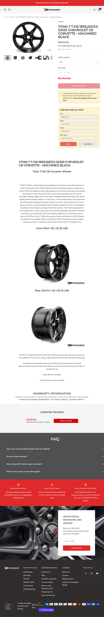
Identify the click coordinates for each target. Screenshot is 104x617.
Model (62, 128)
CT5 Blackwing (29, 589)
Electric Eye (35, 606)
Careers (65, 575)
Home (6, 17)
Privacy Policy (47, 582)
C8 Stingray (28, 572)
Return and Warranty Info (47, 587)
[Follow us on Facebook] (86, 573)
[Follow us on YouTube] (97, 573)
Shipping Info (47, 592)
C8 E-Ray (27, 575)
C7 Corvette (28, 586)
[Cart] (99, 10)
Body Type (63, 135)
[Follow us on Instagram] (91, 573)
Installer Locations (49, 579)
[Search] (9, 10)
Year (61, 113)
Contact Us (46, 572)
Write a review (66, 421)
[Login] (94, 9)
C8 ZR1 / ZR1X (28, 582)
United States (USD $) (8, 607)
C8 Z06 (26, 579)
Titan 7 (61, 21)
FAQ (43, 575)
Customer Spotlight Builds (70, 583)
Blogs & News (67, 579)
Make (62, 121)
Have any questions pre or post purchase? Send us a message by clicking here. (18, 495)
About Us (66, 572)
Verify (68, 144)
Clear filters (88, 144)
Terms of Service (48, 595)
